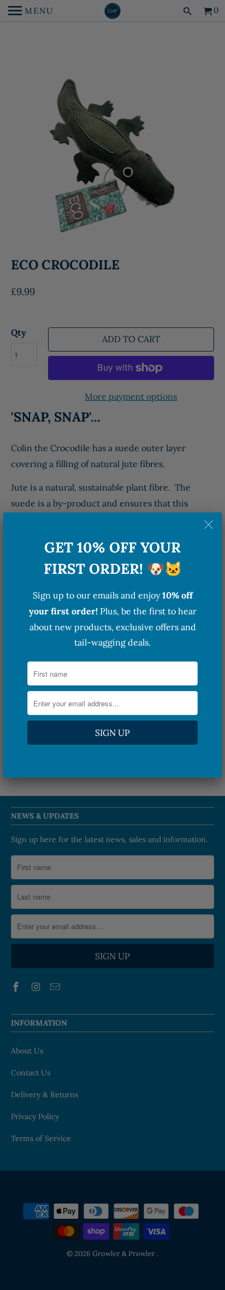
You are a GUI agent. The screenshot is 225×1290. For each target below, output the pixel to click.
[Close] (210, 524)
